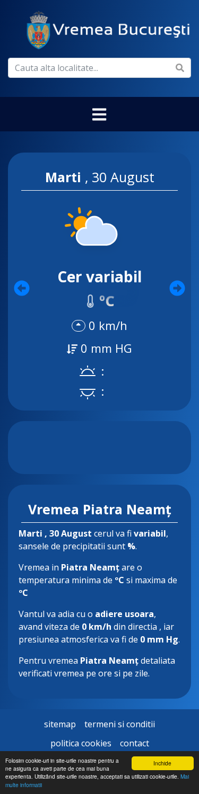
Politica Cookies (80, 743)
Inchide (162, 763)
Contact (134, 743)
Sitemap (60, 724)
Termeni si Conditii (119, 724)
